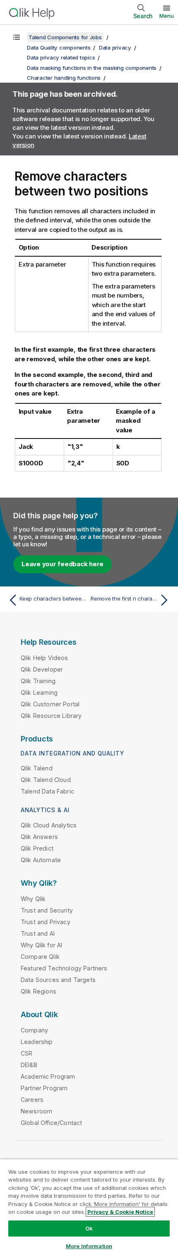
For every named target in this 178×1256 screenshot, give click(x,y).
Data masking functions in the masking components (91, 67)
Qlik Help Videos (44, 657)
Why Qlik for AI (41, 945)
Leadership (37, 1041)
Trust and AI (38, 933)
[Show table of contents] (16, 37)
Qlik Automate (41, 859)
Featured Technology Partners (64, 968)
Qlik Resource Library (51, 715)
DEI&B (29, 1064)
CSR (26, 1053)
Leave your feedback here (62, 564)
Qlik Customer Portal (50, 704)
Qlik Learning (39, 692)
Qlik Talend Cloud (46, 779)
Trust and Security (47, 910)
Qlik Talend (37, 768)
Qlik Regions (38, 991)
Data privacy (115, 47)
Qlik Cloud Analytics (49, 825)
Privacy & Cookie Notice (120, 1211)
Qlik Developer (42, 669)
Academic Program (48, 1076)
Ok (89, 1228)
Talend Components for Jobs (65, 37)
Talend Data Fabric (47, 791)
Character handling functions (64, 77)
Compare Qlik (40, 956)
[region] (89, 1207)
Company (34, 1030)
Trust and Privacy (45, 921)
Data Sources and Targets (58, 979)
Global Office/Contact (51, 1122)
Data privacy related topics (61, 57)
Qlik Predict (37, 848)
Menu (166, 15)
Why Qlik (33, 898)
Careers (32, 1099)
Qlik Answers (39, 836)
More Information (89, 1246)
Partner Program (44, 1088)
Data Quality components (58, 47)
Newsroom (36, 1111)
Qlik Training (38, 680)
